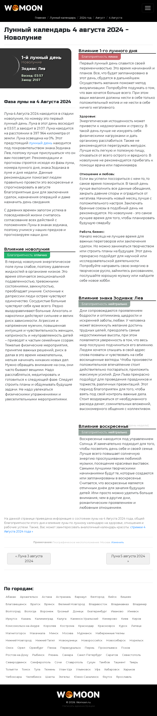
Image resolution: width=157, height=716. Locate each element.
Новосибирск (116, 640)
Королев (50, 625)
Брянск (49, 604)
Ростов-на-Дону (17, 654)
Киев (124, 618)
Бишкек (126, 596)
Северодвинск (16, 662)
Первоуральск (70, 647)
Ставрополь (74, 662)
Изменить (117, 542)
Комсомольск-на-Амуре (22, 625)
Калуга (61, 618)
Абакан (11, 596)
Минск (53, 633)
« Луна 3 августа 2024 (29, 558)
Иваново (117, 611)
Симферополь (40, 662)
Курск (123, 625)
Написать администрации (78, 705)
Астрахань (63, 596)
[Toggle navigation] (148, 8)
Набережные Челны (110, 633)
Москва (67, 633)
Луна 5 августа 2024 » (128, 558)
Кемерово (109, 618)
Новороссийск (91, 640)
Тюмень (49, 669)
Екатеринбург (97, 611)
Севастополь (131, 654)
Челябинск (33, 676)
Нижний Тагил (45, 640)
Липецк (136, 625)
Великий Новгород (71, 604)
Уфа (97, 669)
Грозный (63, 611)
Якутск (107, 676)
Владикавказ (120, 604)
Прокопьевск (107, 647)
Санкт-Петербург (89, 654)
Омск (9, 647)
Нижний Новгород (18, 640)
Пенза (51, 647)
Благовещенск (16, 604)
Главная (40, 17)
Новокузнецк (68, 640)
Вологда (30, 611)
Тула (37, 669)
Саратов (112, 654)
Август (100, 17)
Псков (125, 647)
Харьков (129, 669)
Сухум (91, 662)
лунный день (40, 143)
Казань (26, 618)
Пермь (89, 647)
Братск (35, 604)
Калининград (44, 618)
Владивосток (98, 604)
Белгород (97, 596)
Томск (26, 669)
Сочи (58, 662)
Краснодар (86, 625)
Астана (47, 596)
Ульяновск (83, 669)
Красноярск (106, 625)
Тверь (134, 662)
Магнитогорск (16, 633)
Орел (21, 647)
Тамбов (104, 662)
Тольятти (12, 669)
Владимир (140, 604)
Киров (136, 618)
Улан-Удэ (65, 669)
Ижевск (133, 611)
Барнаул (80, 596)
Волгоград (13, 611)
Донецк (78, 611)
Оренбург (36, 647)
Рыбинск (38, 654)
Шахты (50, 676)
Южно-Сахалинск (86, 676)
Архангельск (29, 596)
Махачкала (37, 633)
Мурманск (84, 633)
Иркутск (11, 618)
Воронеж (46, 611)
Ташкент (120, 662)
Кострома (67, 625)
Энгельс (64, 676)
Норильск (136, 640)
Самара (67, 654)
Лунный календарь (63, 17)
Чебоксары (14, 676)
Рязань (53, 654)
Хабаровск (111, 669)
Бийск (112, 596)
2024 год (85, 17)
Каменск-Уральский (84, 618)
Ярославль (123, 676)
